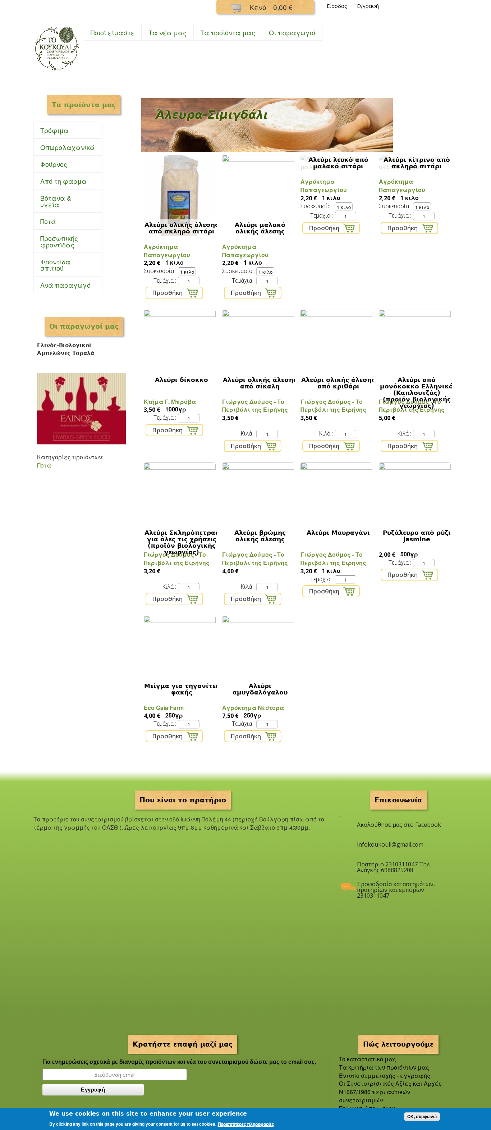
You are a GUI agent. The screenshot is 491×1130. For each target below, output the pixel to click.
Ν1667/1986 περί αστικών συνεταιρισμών (374, 1096)
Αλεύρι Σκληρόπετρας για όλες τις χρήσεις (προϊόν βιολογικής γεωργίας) (181, 542)
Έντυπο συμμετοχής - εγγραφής (384, 1075)
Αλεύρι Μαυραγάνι (338, 532)
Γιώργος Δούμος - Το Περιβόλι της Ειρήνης (255, 405)
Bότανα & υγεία (52, 201)
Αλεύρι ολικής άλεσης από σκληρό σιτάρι (181, 228)
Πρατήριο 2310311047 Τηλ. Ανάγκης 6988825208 (394, 867)
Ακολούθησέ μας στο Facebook (399, 825)
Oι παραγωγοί (292, 32)
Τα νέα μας (167, 32)
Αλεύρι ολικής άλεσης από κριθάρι (338, 383)
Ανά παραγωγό (65, 285)
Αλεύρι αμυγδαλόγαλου (260, 689)
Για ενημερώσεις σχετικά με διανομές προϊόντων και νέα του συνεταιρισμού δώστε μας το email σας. (179, 1062)
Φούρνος (50, 164)
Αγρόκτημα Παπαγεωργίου (167, 250)
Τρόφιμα (51, 130)
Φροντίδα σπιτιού (51, 265)
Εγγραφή (368, 6)
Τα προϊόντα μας (227, 32)
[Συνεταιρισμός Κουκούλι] (57, 71)
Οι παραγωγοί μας (84, 326)
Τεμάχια (164, 280)
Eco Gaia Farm (164, 707)
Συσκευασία (159, 271)
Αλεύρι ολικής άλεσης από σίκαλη (260, 383)
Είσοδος (337, 6)
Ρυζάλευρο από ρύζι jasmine (417, 536)
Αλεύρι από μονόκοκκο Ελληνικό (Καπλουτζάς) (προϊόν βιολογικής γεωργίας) (416, 392)
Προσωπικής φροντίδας (55, 241)
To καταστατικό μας (367, 1059)
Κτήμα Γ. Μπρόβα (170, 401)
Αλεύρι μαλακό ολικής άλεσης (260, 228)
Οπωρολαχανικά (64, 147)
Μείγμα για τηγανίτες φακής (181, 689)
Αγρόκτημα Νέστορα (253, 707)
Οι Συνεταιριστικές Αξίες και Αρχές (390, 1083)
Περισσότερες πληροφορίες (246, 1124)
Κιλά (246, 433)
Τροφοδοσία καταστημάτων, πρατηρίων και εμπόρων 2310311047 (396, 887)
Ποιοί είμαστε (113, 32)
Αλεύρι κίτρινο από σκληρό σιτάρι (417, 163)
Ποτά (44, 221)
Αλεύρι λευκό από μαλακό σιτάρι (338, 163)
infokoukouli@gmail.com (390, 844)
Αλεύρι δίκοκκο (181, 379)
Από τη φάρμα (60, 181)
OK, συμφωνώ (422, 1116)
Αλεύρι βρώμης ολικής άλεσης (260, 536)
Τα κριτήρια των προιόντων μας (384, 1067)
